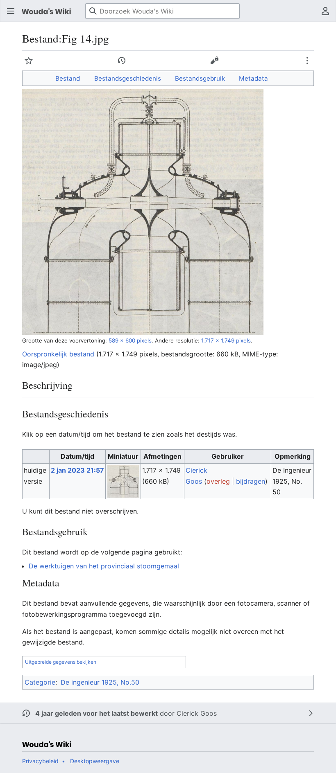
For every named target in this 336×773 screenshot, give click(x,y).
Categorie (40, 682)
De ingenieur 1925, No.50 (100, 682)
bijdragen (250, 481)
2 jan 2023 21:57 (77, 470)
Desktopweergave (94, 760)
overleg (218, 481)
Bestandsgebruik (200, 78)
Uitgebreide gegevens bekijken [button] (60, 662)
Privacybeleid (40, 760)
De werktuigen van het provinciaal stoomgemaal (104, 566)
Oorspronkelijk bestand (58, 354)
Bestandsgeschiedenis (127, 78)
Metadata (253, 78)
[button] (11, 11)
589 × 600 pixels (130, 340)
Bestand (67, 78)
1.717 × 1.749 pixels (226, 340)
